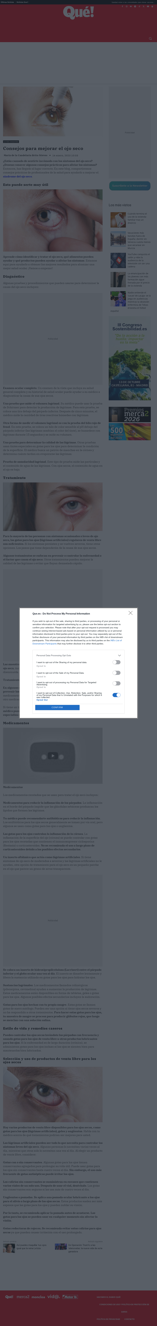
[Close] (131, 614)
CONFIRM (57, 707)
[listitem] (78, 655)
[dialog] (78, 663)
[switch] (117, 662)
